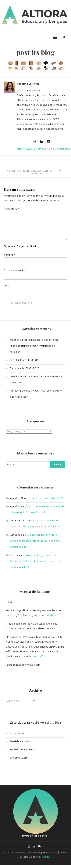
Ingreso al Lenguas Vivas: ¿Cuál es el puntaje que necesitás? (36, 394)
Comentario (12, 209)
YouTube (52, 615)
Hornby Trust (40, 656)
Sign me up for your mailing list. (21, 246)
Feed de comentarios (22, 749)
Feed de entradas (20, 741)
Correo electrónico (15, 270)
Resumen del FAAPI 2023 (24, 368)
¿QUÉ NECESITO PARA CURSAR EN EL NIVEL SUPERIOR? (36, 172)
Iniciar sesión (17, 733)
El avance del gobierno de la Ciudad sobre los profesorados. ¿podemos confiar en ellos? (35, 541)
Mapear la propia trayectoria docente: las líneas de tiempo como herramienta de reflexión (34, 346)
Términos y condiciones (33, 836)
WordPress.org (19, 758)
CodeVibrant (43, 857)
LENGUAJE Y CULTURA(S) (25, 360)
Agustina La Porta (28, 84)
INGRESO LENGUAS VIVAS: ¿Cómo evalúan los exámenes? (36, 379)
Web (6, 285)
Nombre (9, 255)
